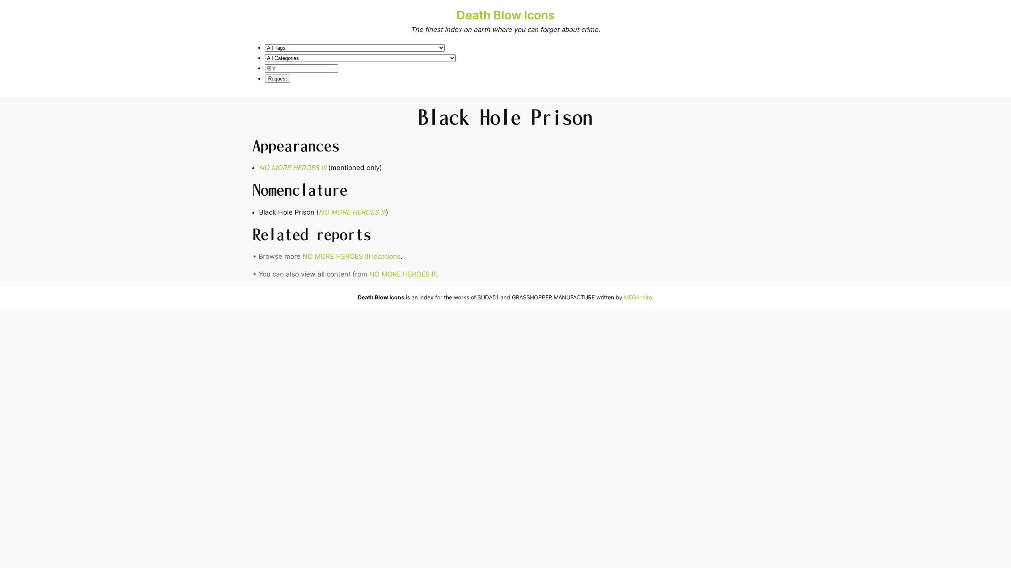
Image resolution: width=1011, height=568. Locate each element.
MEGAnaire (638, 297)
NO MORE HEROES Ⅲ (403, 274)
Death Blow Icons (505, 15)
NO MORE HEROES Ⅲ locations (351, 256)
